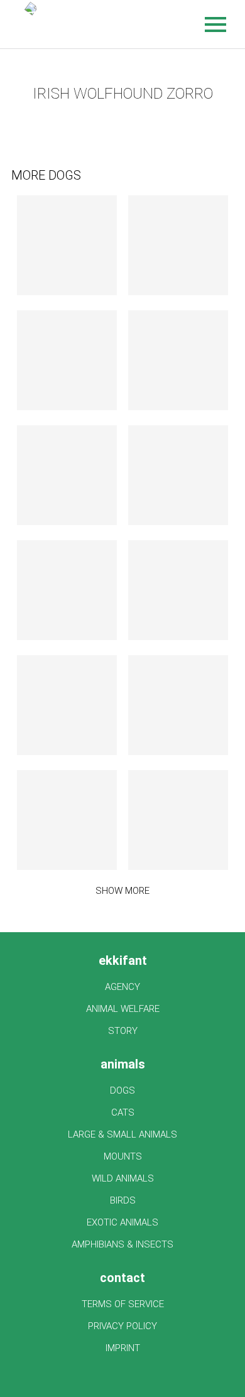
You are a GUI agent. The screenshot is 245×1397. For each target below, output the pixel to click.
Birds (123, 1200)
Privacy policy (122, 1326)
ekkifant (123, 960)
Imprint (123, 1348)
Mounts (123, 1156)
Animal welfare (123, 1008)
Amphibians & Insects (122, 1244)
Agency (122, 986)
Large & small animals (122, 1134)
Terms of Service (123, 1304)
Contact (122, 1277)
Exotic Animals (122, 1222)
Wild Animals (123, 1178)
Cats (122, 1112)
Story (123, 1030)
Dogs (122, 1090)
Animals (123, 1064)
